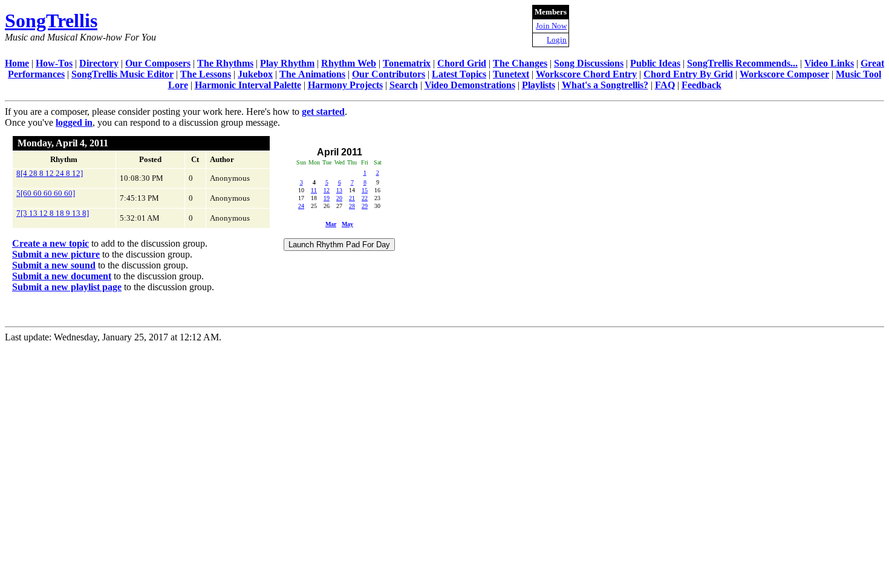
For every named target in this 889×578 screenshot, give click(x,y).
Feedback (701, 85)
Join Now (551, 25)
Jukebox (255, 74)
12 (327, 190)
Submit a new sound (54, 265)
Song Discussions (589, 63)
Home (17, 63)
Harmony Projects (345, 85)
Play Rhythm (287, 63)
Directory (99, 63)
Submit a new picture (56, 254)
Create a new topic (50, 243)
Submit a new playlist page (67, 287)
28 (352, 206)
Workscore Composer (784, 74)
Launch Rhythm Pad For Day (339, 244)
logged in (74, 122)
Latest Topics (459, 74)
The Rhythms (225, 63)
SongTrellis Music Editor (122, 74)
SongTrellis (51, 20)
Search (403, 85)
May (347, 224)
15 (365, 190)
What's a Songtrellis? (605, 85)
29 (365, 206)
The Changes (520, 63)
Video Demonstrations (470, 85)
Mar (330, 224)
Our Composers (157, 63)
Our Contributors (388, 74)
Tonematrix (407, 63)
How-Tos (54, 63)
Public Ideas (655, 63)
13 (339, 190)
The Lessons (205, 74)
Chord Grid (461, 63)
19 (327, 198)
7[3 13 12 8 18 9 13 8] (52, 213)
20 (339, 198)
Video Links (829, 63)
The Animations (312, 74)
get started (323, 111)
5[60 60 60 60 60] (45, 193)
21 (352, 198)
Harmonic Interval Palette (248, 85)
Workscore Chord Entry (586, 74)
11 (314, 190)
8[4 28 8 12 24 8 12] (49, 173)
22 (365, 198)
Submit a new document (61, 276)
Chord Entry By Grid (688, 74)
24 (301, 206)
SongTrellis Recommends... (742, 63)
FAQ (665, 85)
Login (557, 39)
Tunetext (511, 74)
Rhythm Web (348, 63)
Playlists (538, 85)
